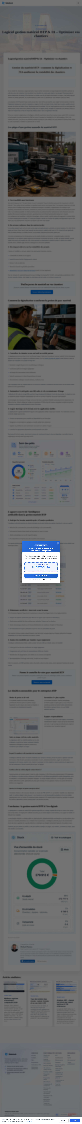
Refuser (63, 1120)
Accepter (75, 1120)
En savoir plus (28, 1121)
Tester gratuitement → (41, 576)
